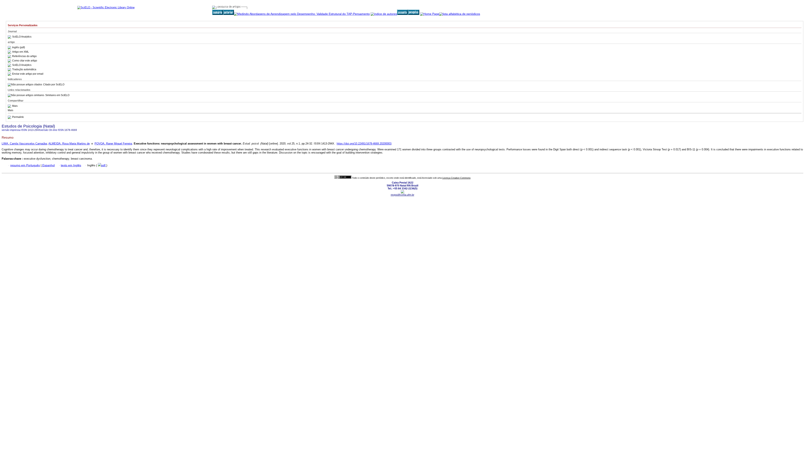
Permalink (18, 117)
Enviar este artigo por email (27, 73)
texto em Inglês (71, 165)
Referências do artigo (24, 56)
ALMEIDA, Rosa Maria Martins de (69, 143)
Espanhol (48, 165)
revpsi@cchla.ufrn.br (402, 194)
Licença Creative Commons (456, 178)
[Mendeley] (10, 105)
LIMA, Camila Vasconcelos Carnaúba (24, 143)
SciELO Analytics (21, 36)
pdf (103, 165)
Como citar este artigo (24, 60)
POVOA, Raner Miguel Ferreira (113, 143)
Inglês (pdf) (18, 47)
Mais (15, 105)
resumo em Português (25, 165)
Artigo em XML (20, 51)
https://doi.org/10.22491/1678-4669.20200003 (364, 143)
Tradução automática (24, 69)
